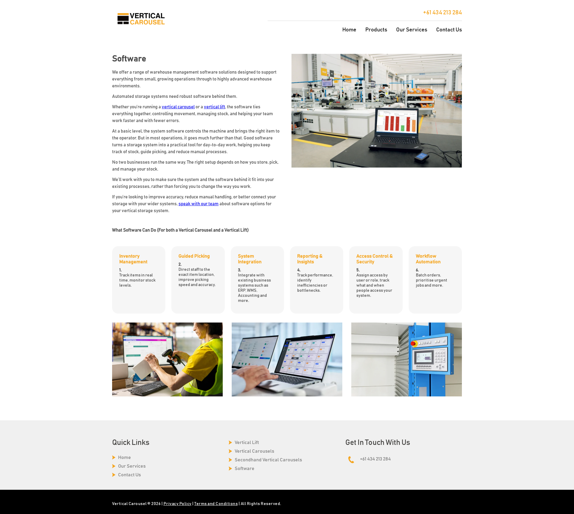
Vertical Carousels (254, 451)
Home (349, 30)
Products (376, 30)
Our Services (411, 30)
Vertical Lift (247, 442)
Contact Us (449, 30)
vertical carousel (178, 107)
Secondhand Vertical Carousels (268, 459)
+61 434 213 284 (442, 13)
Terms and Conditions (216, 504)
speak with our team (198, 204)
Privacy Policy (178, 504)
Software (244, 468)
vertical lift (214, 107)
